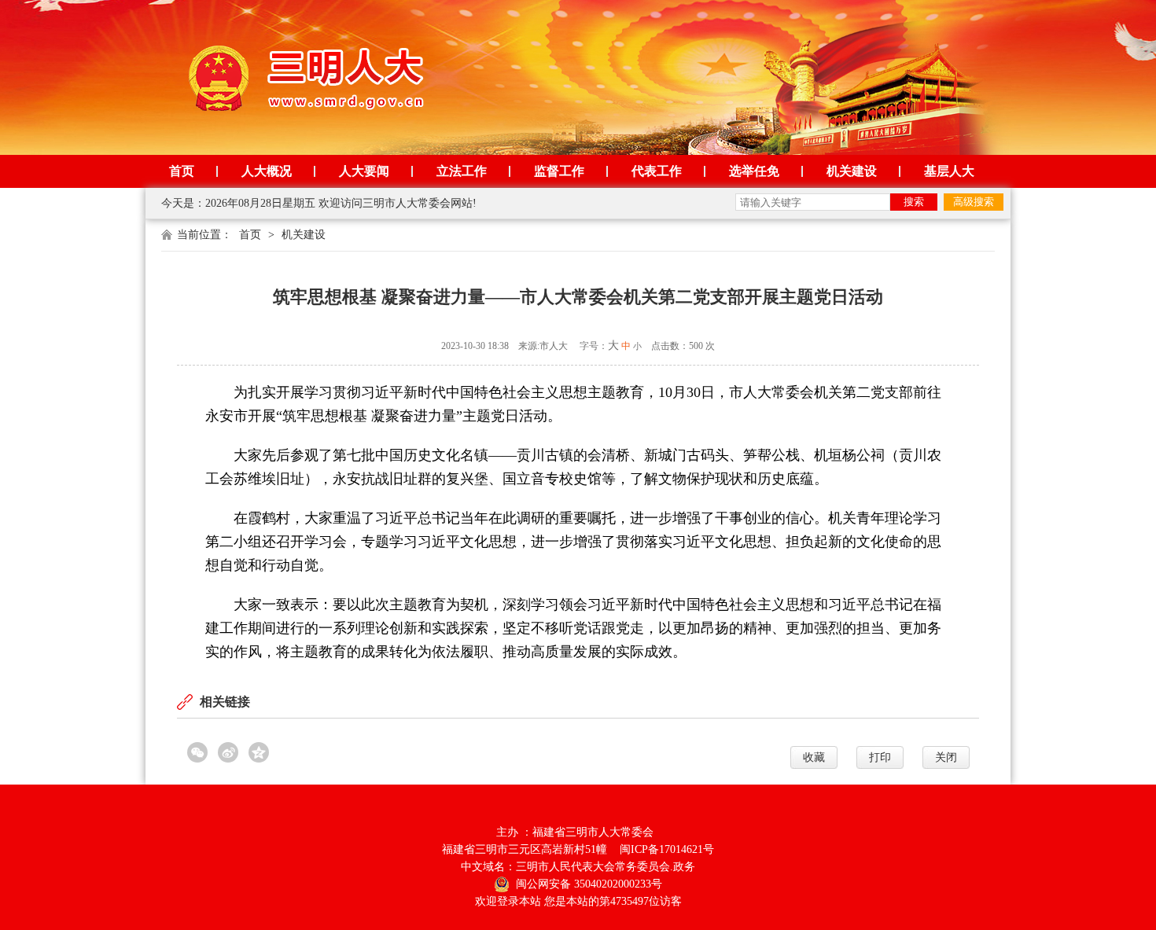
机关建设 (852, 171)
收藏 (814, 757)
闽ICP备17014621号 (667, 849)
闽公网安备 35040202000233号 (587, 884)
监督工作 (559, 171)
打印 (880, 757)
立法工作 (461, 171)
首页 (181, 171)
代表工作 (656, 171)
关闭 (946, 757)
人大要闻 (364, 171)
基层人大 (949, 171)
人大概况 (266, 171)
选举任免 (754, 171)
